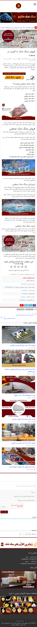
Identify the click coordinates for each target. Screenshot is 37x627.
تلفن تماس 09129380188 (28, 59)
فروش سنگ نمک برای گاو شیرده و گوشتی (22, 345)
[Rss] (23, 621)
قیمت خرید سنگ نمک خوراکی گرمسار (23, 419)
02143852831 (24, 290)
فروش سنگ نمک (21, 309)
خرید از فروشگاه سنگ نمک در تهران (24, 395)
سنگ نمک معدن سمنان (9, 317)
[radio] (25, 267)
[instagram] (16, 621)
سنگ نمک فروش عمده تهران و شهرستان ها (22, 467)
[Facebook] (21, 621)
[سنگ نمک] (18, 17)
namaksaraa (23, 296)
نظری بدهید (6, 59)
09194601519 (24, 284)
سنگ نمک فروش (30, 309)
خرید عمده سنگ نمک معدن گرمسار (24, 314)
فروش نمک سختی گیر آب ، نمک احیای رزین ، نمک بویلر (19, 28)
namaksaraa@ (25, 293)
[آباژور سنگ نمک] (18, 544)
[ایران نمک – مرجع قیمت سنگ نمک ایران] (18, 6)
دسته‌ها (34, 534)
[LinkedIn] (18, 621)
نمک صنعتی (15, 59)
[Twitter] (20, 621)
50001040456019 (9, 287)
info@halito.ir (23, 300)
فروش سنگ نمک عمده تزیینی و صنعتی (23, 443)
